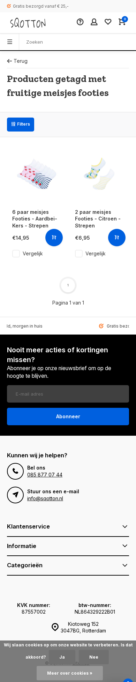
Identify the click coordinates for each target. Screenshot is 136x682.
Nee (93, 657)
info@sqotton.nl (45, 498)
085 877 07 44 (44, 475)
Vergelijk (33, 253)
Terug (21, 61)
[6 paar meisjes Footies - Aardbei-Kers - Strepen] (36, 173)
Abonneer (68, 416)
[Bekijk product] (54, 237)
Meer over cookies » (69, 673)
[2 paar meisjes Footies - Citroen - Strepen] (99, 173)
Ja (62, 657)
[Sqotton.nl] (28, 22)
